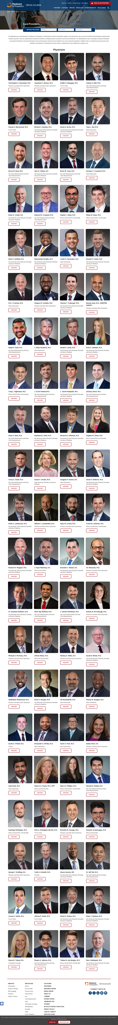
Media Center (102, 7)
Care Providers (15, 11)
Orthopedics (11, 986)
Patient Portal (76, 3)
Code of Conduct (50, 1012)
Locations (65, 7)
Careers (70, 3)
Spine (26, 1012)
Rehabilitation (29, 1006)
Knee (26, 1001)
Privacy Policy (49, 1009)
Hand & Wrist (29, 994)
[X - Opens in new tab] (94, 993)
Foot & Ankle (29, 988)
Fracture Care (29, 991)
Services (72, 7)
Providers (57, 7)
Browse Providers (33, 30)
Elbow (27, 986)
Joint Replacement (30, 999)
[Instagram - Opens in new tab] (105, 993)
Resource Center (50, 988)
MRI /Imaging (12, 991)
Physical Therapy (13, 988)
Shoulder (27, 1009)
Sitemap (47, 1004)
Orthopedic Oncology (31, 1004)
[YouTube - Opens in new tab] (101, 993)
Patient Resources (90, 7)
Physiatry (10, 994)
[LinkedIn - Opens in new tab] (98, 993)
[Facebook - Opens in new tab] (90, 993)
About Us (64, 3)
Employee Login (49, 1014)
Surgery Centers (12, 996)
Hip (26, 996)
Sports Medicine (29, 1014)
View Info (14, 90)
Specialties (79, 7)
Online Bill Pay (84, 3)
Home (8, 11)
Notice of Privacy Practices (54, 1006)
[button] (108, 8)
